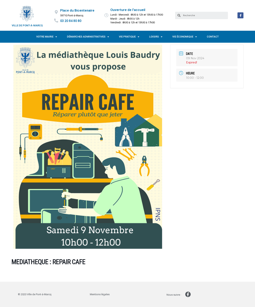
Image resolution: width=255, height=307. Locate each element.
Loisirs (154, 36)
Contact (213, 36)
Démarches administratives (86, 36)
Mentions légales (100, 294)
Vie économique (182, 36)
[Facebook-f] (240, 15)
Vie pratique (127, 36)
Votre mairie (44, 36)
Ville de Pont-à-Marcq (27, 25)
